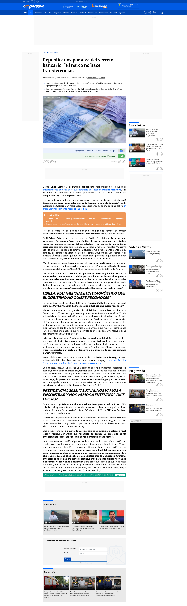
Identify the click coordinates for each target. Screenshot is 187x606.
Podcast (83, 13)
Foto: (46, 98)
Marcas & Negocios (117, 13)
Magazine (38, 13)
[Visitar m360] (149, 14)
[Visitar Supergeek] (154, 14)
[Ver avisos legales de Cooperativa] (145, 14)
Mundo (66, 13)
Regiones (57, 13)
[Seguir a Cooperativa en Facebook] (32, 1)
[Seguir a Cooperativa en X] (35, 1)
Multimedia (92, 13)
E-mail (66, 552)
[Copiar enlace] (123, 161)
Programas (103, 13)
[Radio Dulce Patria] (68, 7)
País (30, 13)
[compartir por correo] (119, 161)
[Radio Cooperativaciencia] (82, 6)
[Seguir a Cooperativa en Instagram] (37, 1)
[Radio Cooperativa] (99, 6)
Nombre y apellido (70, 548)
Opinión (74, 13)
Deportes (47, 13)
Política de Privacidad (85, 563)
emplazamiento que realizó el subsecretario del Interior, (82, 189)
